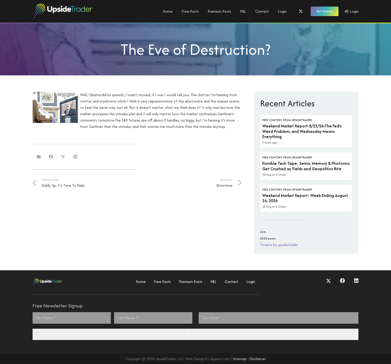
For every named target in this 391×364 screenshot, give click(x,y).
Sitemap (239, 359)
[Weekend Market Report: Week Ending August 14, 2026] (306, 198)
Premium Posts (190, 281)
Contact (231, 281)
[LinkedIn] (356, 280)
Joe (263, 231)
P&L (213, 281)
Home (141, 281)
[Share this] (51, 157)
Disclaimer (258, 359)
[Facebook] (342, 280)
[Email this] (39, 157)
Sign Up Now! (195, 334)
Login (250, 281)
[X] (301, 11)
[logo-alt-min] (62, 11)
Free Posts (162, 281)
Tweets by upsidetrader (279, 244)
